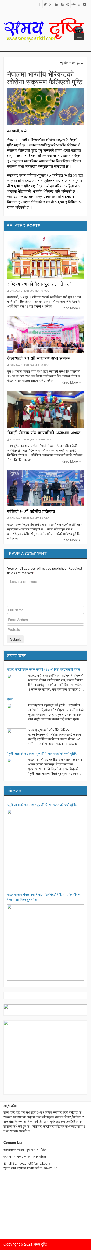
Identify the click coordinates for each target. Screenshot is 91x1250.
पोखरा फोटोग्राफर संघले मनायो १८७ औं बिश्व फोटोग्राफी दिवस (43, 669)
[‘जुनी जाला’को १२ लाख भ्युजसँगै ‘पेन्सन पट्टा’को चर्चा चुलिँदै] (16, 767)
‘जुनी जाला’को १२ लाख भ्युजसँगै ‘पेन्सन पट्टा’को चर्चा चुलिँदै (42, 753)
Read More (70, 307)
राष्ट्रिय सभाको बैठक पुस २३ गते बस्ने (39, 283)
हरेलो (10, 699)
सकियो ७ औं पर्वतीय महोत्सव (31, 511)
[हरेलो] (16, 713)
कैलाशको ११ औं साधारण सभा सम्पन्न (38, 358)
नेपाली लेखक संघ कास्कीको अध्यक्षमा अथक (43, 432)
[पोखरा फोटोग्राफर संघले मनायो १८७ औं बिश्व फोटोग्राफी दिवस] (16, 683)
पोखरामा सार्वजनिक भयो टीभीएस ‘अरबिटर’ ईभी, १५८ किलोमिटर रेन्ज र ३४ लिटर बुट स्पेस (44, 897)
